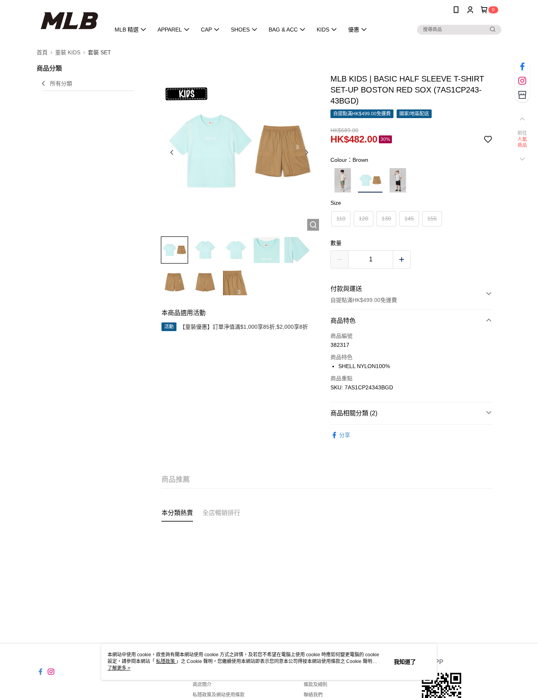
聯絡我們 (313, 695)
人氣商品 (522, 142)
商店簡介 (202, 684)
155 (432, 218)
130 (386, 218)
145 (409, 218)
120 (363, 218)
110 (340, 218)
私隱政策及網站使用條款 (219, 695)
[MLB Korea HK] (69, 20)
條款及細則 (315, 684)
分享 (344, 435)
